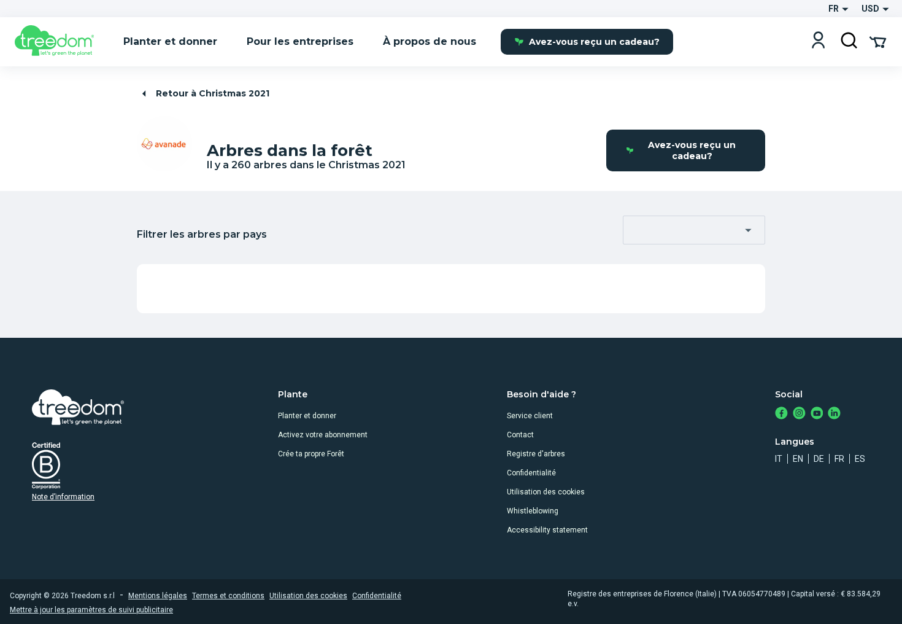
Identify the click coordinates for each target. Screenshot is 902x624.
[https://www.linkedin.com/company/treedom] (834, 414)
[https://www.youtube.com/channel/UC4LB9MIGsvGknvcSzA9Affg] (817, 414)
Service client (530, 415)
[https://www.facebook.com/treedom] (781, 414)
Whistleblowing (532, 511)
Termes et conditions (228, 595)
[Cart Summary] (877, 41)
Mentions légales (157, 595)
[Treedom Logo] (59, 41)
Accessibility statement (547, 530)
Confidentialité (531, 473)
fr (839, 459)
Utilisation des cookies (546, 492)
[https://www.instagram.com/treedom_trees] (799, 414)
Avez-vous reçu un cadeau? (594, 41)
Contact (520, 435)
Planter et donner (307, 415)
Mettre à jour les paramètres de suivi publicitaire (91, 610)
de (819, 459)
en (798, 459)
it (778, 459)
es (860, 459)
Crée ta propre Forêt (311, 454)
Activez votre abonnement (323, 435)
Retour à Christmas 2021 (212, 93)
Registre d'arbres (536, 454)
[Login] (818, 41)
